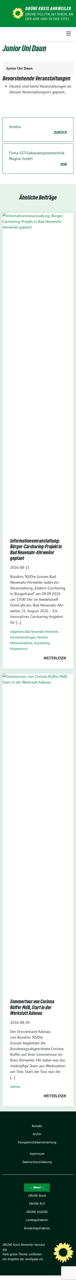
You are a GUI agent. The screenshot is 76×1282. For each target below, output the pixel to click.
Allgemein (17, 632)
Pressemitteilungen (23, 637)
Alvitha (38, 129)
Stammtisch (19, 649)
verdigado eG (34, 1259)
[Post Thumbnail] (38, 371)
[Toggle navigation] (68, 33)
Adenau (15, 1087)
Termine (42, 637)
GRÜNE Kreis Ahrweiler (48, 8)
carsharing (42, 643)
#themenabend (22, 643)
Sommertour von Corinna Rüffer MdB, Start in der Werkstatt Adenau (32, 1007)
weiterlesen (54, 658)
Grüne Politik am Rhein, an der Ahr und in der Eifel (49, 16)
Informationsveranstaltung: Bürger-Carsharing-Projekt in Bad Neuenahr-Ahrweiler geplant (36, 549)
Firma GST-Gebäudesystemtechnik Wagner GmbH (38, 158)
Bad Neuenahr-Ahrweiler (41, 632)
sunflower (35, 1254)
